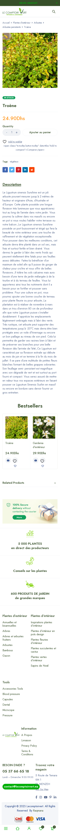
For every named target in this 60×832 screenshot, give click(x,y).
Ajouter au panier (40, 132)
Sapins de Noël (39, 666)
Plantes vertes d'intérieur (39, 658)
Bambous (7, 650)
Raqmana (38, 810)
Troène (9, 443)
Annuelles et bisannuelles (9, 624)
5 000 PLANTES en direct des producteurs (30, 545)
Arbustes (38, 22)
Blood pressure (11, 694)
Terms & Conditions (27, 752)
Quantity (7, 126)
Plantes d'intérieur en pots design (43, 632)
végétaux (14, 161)
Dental (6, 705)
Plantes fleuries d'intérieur (39, 641)
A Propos (26, 735)
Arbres (6, 631)
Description (11, 184)
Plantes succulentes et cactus (43, 650)
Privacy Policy (29, 746)
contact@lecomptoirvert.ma (21, 786)
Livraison (26, 740)
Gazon (6, 656)
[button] (8, 460)
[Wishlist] (12, 142)
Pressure (7, 715)
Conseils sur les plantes (30, 571)
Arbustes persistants (11, 27)
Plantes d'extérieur (21, 22)
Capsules (7, 699)
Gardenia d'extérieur (39, 445)
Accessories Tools (12, 689)
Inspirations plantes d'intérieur (41, 624)
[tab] (11, 184)
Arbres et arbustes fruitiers (13, 638)
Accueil (6, 22)
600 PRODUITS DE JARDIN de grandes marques (30, 595)
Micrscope (8, 710)
